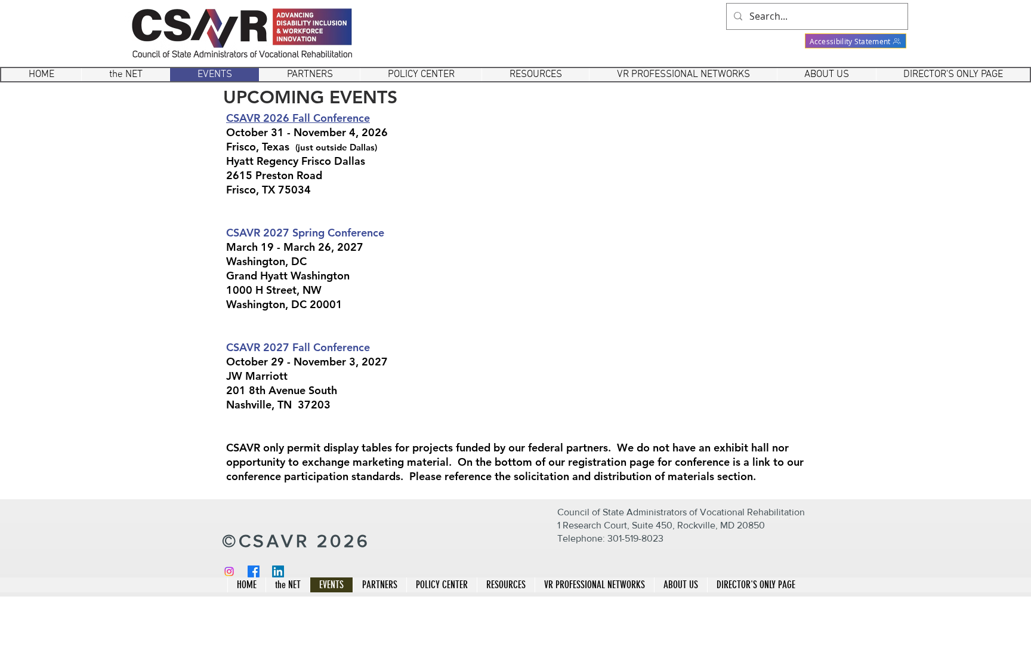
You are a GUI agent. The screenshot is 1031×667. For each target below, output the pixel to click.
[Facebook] (254, 571)
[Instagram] (229, 571)
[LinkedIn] (278, 571)
